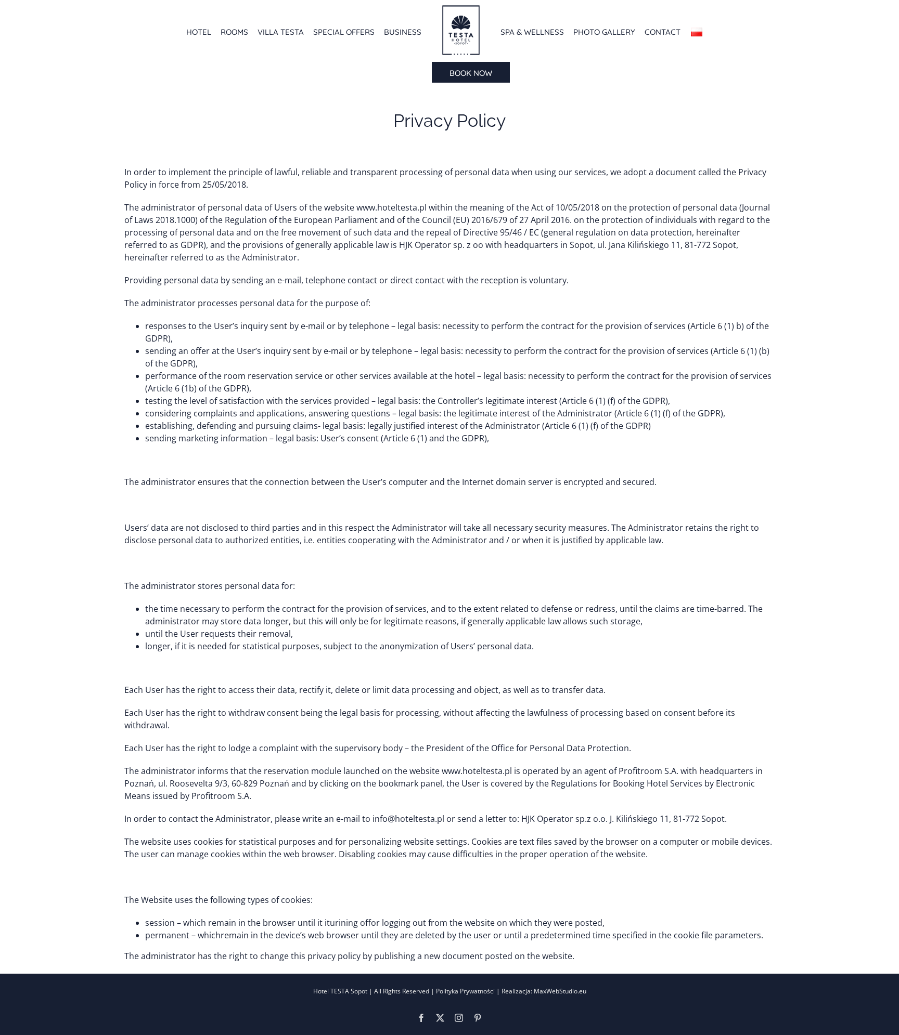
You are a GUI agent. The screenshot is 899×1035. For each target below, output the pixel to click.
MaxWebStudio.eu (559, 991)
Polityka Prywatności (465, 991)
